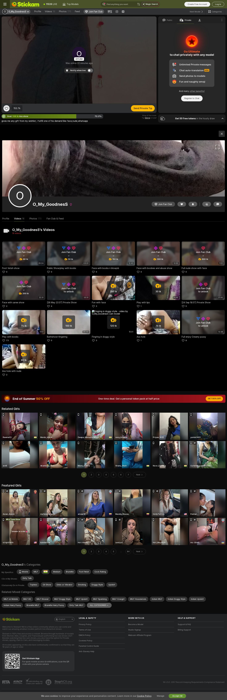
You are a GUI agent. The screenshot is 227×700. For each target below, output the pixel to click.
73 (7, 340)
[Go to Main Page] (25, 4)
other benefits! (197, 91)
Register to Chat (191, 98)
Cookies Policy (85, 641)
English (62, 619)
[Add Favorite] (6, 108)
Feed (77, 11)
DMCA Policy (84, 635)
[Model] (222, 134)
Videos (50, 11)
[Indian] (45, 571)
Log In (218, 4)
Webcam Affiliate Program (139, 635)
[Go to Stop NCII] (64, 682)
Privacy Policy (85, 624)
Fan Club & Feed (55, 218)
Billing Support (184, 630)
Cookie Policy (144, 696)
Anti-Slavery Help (86, 651)
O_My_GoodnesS (12, 564)
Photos (65, 11)
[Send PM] (217, 204)
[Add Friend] (206, 204)
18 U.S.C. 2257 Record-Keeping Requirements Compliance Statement (194, 682)
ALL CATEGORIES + (99, 605)
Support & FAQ (184, 624)
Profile (37, 11)
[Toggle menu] (5, 4)
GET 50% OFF (214, 399)
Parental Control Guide (89, 646)
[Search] (139, 4)
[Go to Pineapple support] (49, 682)
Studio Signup (134, 630)
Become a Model (135, 624)
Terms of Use (85, 630)
